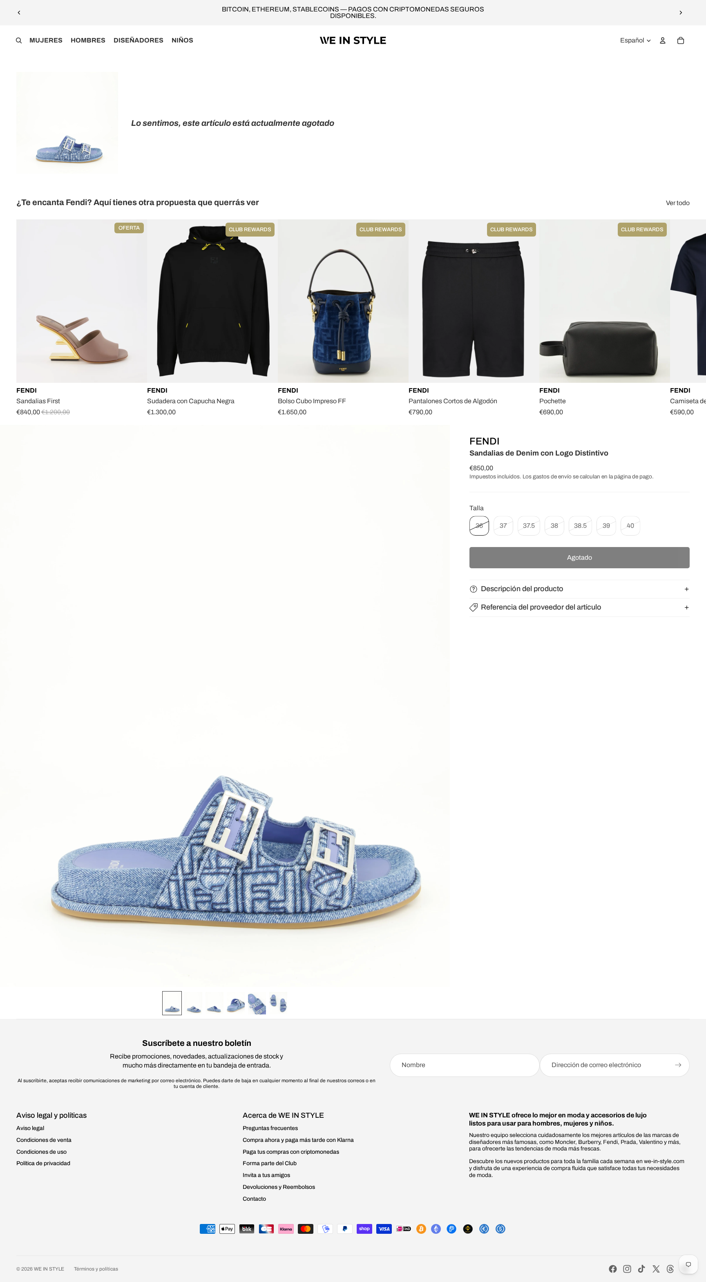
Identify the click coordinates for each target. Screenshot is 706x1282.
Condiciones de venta (43, 1140)
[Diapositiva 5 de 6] (257, 1003)
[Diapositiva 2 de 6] (193, 1003)
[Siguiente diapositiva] (681, 13)
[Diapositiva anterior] (19, 13)
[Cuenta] (663, 40)
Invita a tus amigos (266, 1175)
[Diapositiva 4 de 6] (236, 1003)
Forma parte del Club (270, 1163)
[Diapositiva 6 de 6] (278, 1003)
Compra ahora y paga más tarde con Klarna (298, 1140)
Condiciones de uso (41, 1152)
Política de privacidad (43, 1163)
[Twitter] (656, 1269)
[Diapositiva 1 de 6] (172, 1003)
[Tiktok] (641, 1269)
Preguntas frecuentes (270, 1128)
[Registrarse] (678, 1065)
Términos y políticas (96, 1269)
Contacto (254, 1199)
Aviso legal (30, 1128)
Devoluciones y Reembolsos (279, 1187)
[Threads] (670, 1269)
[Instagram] (627, 1269)
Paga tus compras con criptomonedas (291, 1152)
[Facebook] (613, 1269)
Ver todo (678, 202)
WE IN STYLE (49, 1269)
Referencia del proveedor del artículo (541, 607)
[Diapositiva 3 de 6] (214, 1003)
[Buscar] (19, 40)
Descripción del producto (522, 589)
